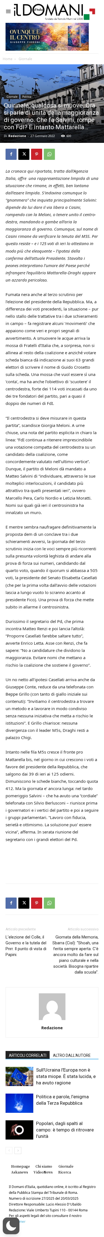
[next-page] (17, 1150)
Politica (26, 97)
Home (7, 59)
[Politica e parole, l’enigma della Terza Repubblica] (19, 1103)
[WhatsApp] (49, 154)
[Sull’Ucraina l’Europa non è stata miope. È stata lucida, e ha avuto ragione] (19, 1076)
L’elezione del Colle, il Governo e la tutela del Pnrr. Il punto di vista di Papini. (26, 946)
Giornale (25, 59)
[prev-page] (9, 1150)
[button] (11, 1226)
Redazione (17, 136)
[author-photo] (52, 1020)
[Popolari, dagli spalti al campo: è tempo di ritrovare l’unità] (19, 1130)
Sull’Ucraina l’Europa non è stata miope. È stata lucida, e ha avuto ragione (66, 1076)
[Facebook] (11, 154)
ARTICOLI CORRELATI (27, 1055)
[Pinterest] (36, 154)
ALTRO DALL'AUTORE (72, 1055)
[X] (23, 154)
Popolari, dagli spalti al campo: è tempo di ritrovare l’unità (65, 1130)
